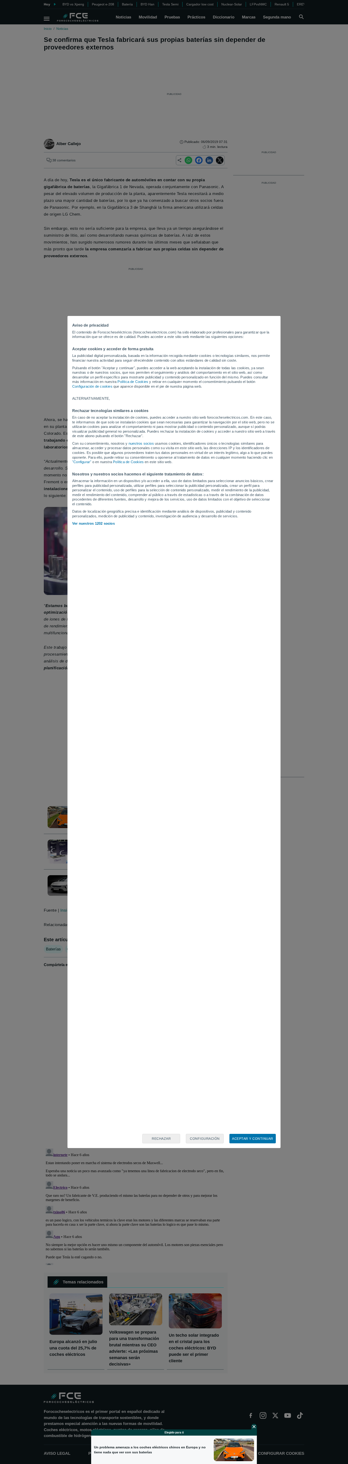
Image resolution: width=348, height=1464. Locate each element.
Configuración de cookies (92, 386)
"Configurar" (81, 462)
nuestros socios (141, 443)
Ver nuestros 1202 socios (93, 523)
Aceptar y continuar (252, 1138)
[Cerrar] (254, 1426)
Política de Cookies (132, 382)
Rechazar (161, 1138)
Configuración (205, 1138)
